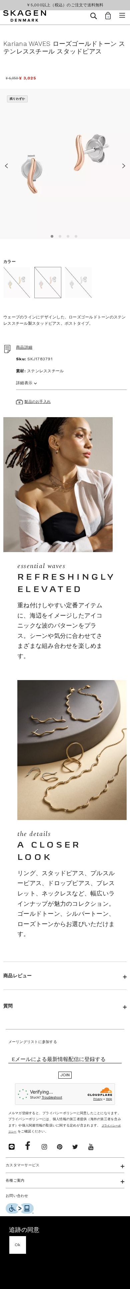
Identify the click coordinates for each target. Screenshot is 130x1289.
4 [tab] (75, 235)
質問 (8, 1005)
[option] (65, 164)
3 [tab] (67, 235)
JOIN (65, 1075)
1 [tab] (51, 235)
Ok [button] (18, 1244)
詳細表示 (24, 383)
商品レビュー (17, 975)
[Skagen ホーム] (24, 17)
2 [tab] (59, 235)
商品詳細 (24, 347)
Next (122, 165)
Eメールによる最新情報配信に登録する (59, 1059)
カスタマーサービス (22, 1165)
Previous (8, 165)
